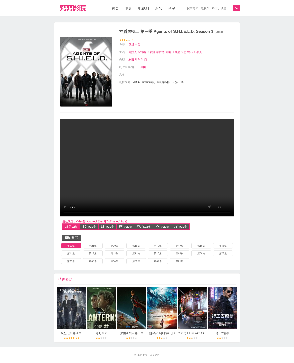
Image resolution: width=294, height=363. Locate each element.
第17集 (179, 245)
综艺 (158, 8)
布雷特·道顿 (163, 52)
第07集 (223, 253)
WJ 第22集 (144, 226)
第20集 (114, 245)
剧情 (131, 59)
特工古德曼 (223, 333)
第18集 (158, 245)
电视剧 (143, 8)
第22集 (71, 245)
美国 (143, 67)
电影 (128, 8)
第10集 (158, 253)
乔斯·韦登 (134, 44)
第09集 (179, 253)
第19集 (136, 245)
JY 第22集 (180, 226)
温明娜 (151, 52)
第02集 (158, 261)
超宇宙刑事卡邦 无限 (162, 333)
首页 (115, 8)
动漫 (171, 8)
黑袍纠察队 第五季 (131, 333)
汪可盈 (176, 52)
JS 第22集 (71, 226)
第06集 (71, 261)
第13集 (93, 253)
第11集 (136, 253)
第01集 (179, 261)
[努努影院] (72, 8)
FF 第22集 (125, 226)
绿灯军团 (101, 333)
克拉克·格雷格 (137, 52)
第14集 (71, 253)
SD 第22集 (89, 226)
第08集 (201, 253)
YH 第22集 (162, 226)
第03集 (136, 261)
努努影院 (155, 355)
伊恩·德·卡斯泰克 (191, 52)
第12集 (114, 253)
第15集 (223, 245)
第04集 (114, 261)
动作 (137, 59)
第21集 (93, 245)
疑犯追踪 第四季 (71, 333)
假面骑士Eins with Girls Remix (197, 333)
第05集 (93, 261)
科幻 (144, 59)
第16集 (201, 245)
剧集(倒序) (71, 237)
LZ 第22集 (107, 226)
